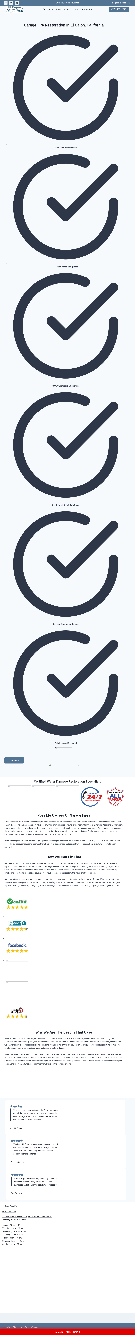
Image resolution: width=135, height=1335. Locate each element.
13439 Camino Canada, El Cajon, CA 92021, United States (27, 1216)
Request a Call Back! (121, 3)
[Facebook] (6, 3)
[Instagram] (17, 3)
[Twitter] (11, 3)
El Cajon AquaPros (23, 863)
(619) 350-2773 (118, 9)
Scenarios (60, 9)
